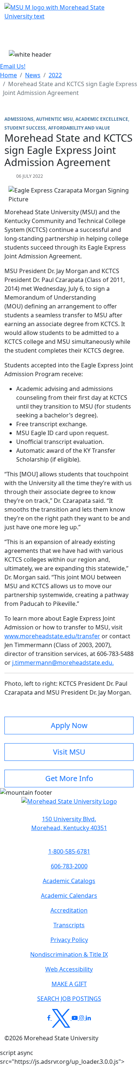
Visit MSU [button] (69, 752)
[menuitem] (8, 75)
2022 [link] (55, 75)
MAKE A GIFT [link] (69, 984)
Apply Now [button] (69, 725)
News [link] (32, 75)
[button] (69, 805)
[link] (69, 823)
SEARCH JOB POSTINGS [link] (69, 999)
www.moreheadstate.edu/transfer (52, 636)
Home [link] (8, 75)
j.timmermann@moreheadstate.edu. (63, 663)
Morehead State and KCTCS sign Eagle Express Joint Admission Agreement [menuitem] (70, 88)
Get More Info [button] (69, 778)
